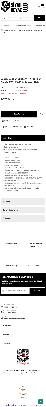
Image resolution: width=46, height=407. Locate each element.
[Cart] (43, 7)
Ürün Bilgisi (8, 138)
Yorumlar (6, 201)
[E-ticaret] (22, 405)
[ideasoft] (9, 405)
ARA (40, 18)
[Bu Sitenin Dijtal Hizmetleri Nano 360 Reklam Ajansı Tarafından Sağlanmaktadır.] (23, 391)
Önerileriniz (7, 218)
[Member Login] (39, 7)
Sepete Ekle (19, 114)
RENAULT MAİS (21, 87)
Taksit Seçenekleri (10, 210)
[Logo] (14, 7)
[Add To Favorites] (42, 114)
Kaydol (37, 291)
